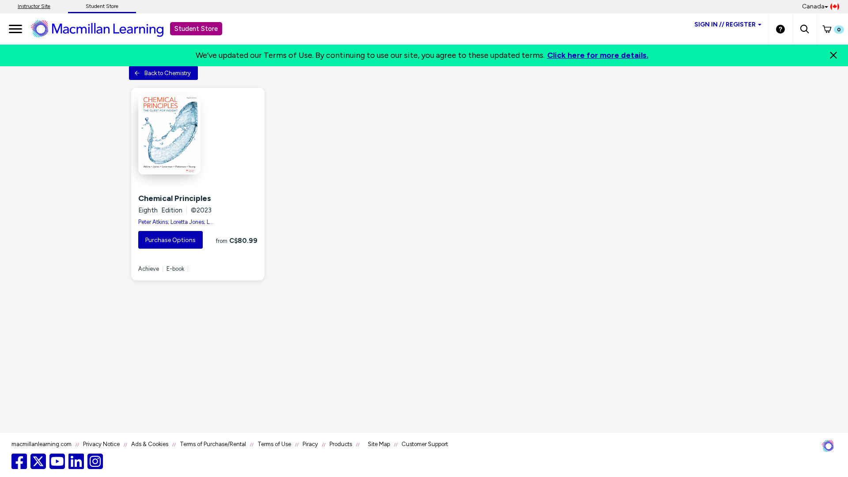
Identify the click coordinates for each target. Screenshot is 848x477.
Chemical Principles (174, 198)
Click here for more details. (597, 55)
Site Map (379, 444)
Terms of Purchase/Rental (213, 444)
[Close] (833, 55)
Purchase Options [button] (170, 240)
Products (340, 444)
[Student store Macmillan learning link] (104, 28)
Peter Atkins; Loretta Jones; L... (175, 222)
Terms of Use (274, 444)
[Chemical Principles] (197, 134)
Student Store (102, 6)
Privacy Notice (101, 444)
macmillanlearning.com (41, 444)
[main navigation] (15, 28)
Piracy (310, 444)
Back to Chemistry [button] (167, 73)
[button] (804, 28)
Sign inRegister (725, 24)
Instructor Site (34, 6)
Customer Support (424, 444)
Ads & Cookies (149, 444)
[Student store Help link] (780, 29)
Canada (813, 6)
